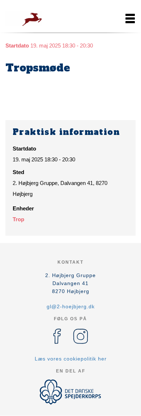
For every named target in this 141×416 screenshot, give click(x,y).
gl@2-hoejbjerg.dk (71, 306)
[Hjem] (23, 18)
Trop (18, 219)
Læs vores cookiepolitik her (71, 359)
